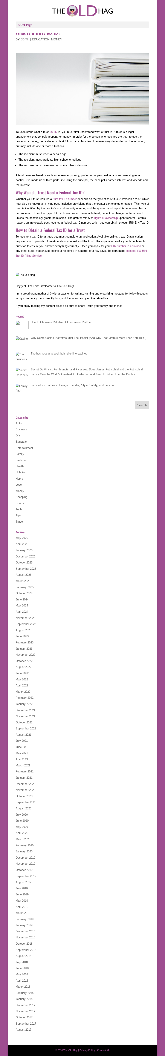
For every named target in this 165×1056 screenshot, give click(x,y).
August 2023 (23, 630)
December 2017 (25, 1005)
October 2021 (24, 722)
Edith (24, 39)
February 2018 (25, 993)
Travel (19, 521)
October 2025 (24, 562)
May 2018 (22, 974)
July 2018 (22, 962)
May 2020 (22, 827)
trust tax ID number (65, 199)
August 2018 (23, 956)
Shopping (21, 497)
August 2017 (23, 1029)
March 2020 (23, 839)
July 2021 (22, 740)
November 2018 (25, 937)
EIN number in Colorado (126, 246)
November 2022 (25, 654)
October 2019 (24, 870)
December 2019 (25, 857)
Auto (18, 423)
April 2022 (22, 685)
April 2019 (22, 907)
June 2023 (22, 636)
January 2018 (24, 999)
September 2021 (26, 728)
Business (21, 429)
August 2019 (23, 882)
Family (20, 454)
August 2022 (23, 667)
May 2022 (22, 679)
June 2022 (22, 673)
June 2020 (22, 820)
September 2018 (26, 950)
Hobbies (21, 472)
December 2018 (25, 931)
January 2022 (24, 704)
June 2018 (22, 968)
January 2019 (24, 925)
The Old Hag (65, 286)
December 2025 (25, 556)
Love (19, 484)
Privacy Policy (87, 1050)
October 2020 (24, 796)
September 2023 (26, 624)
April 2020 (22, 833)
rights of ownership (106, 217)
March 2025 (23, 581)
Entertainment (24, 448)
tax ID (53, 132)
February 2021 (25, 771)
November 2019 (25, 863)
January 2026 (24, 550)
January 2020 (24, 851)
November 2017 (25, 1011)
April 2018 (22, 980)
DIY (18, 435)
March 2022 (23, 691)
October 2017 (24, 1017)
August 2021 (23, 734)
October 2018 (24, 943)
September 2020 (26, 802)
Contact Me (103, 1050)
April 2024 (22, 611)
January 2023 (24, 648)
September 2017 (26, 1023)
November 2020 (25, 790)
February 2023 (25, 642)
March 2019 (23, 913)
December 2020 (25, 784)
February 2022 (25, 697)
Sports (20, 503)
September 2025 (26, 568)
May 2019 (22, 900)
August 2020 (23, 808)
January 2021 (24, 777)
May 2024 (22, 605)
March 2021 (23, 765)
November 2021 (25, 716)
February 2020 (25, 845)
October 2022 (24, 661)
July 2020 (22, 814)
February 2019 (25, 919)
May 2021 (22, 753)
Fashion (21, 460)
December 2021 (25, 710)
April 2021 (22, 759)
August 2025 (23, 574)
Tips (18, 515)
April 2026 (22, 544)
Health (20, 466)
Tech (19, 509)
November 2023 (25, 618)
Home (19, 478)
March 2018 (23, 986)
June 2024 (22, 599)
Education (40, 39)
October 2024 (24, 593)
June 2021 (22, 747)
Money (56, 39)
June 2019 (22, 894)
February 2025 (25, 587)
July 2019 (22, 888)
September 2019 (26, 876)
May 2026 (22, 538)
